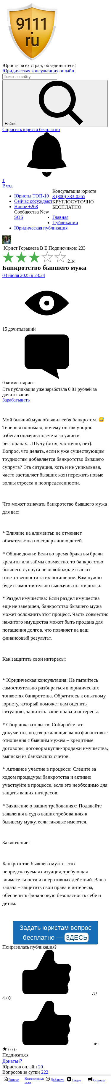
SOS (18, 217)
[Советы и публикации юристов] (32, 60)
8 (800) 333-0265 (68, 196)
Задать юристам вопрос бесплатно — (55, 932)
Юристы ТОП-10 (31, 195)
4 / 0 (6, 997)
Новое (26, 206)
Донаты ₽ (12, 1061)
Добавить (57, 1079)
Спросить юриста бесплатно (31, 129)
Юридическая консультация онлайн (38, 70)
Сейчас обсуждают (33, 201)
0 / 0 (12, 1049)
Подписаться (15, 1054)
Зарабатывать (16, 399)
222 (44, 1072)
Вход (7, 185)
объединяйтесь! (60, 65)
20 (40, 1066)
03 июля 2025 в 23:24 (23, 275)
